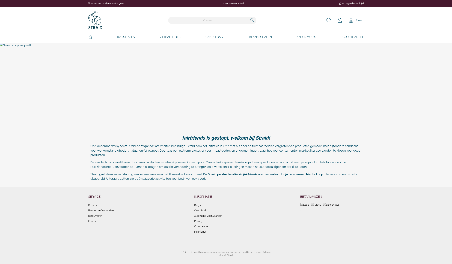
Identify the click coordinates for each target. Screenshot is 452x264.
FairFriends (200, 231)
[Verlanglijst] (328, 20)
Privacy (198, 221)
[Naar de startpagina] (95, 20)
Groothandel (201, 226)
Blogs (197, 205)
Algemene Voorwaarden (208, 215)
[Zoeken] (252, 20)
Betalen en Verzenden (101, 210)
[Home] (90, 37)
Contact (92, 221)
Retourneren (95, 215)
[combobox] (208, 20)
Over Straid (200, 210)
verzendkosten (217, 252)
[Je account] (339, 20)
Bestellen (93, 205)
